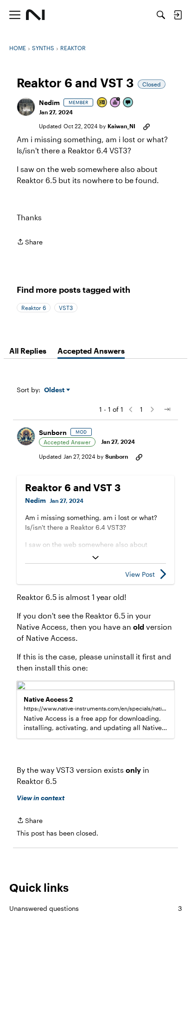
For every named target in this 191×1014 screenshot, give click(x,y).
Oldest (55, 390)
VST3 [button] (66, 307)
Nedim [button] (49, 102)
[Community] (35, 15)
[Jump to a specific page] (166, 409)
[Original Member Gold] (102, 103)
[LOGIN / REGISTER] (177, 15)
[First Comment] (128, 103)
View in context (40, 798)
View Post (140, 574)
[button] (26, 107)
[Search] (161, 15)
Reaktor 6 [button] (33, 307)
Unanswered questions (95, 908)
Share (30, 242)
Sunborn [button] (53, 432)
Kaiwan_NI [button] (121, 126)
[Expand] (95, 557)
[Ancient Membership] (115, 103)
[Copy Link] (146, 126)
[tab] (28, 351)
